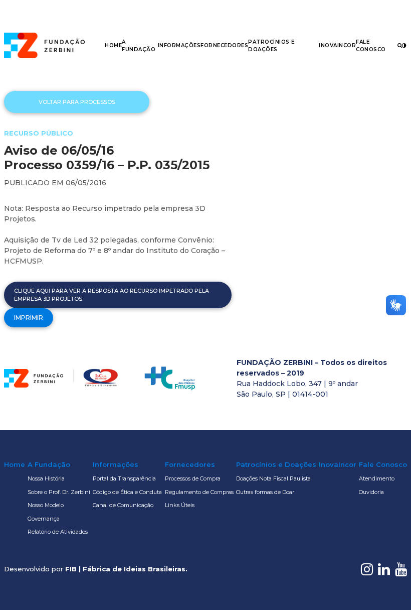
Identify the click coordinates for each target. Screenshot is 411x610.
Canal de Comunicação (123, 505)
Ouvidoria (371, 492)
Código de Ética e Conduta (127, 492)
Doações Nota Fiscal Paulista (273, 478)
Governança (44, 518)
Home (113, 45)
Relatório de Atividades (58, 531)
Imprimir (28, 317)
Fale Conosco (383, 464)
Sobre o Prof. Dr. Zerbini (59, 492)
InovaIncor (337, 45)
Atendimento (376, 478)
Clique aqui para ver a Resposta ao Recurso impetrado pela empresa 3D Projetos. (111, 295)
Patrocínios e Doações (276, 464)
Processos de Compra (193, 478)
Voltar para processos (77, 101)
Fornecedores (224, 45)
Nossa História (46, 478)
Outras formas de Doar (265, 492)
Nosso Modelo (46, 505)
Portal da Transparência (124, 478)
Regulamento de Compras (199, 492)
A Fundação (49, 464)
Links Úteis (179, 505)
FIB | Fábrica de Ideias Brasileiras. (126, 569)
